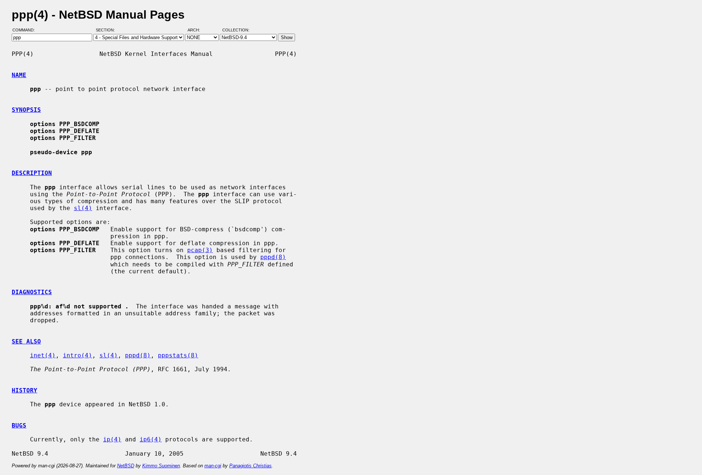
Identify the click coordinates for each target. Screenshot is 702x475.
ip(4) (112, 439)
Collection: (235, 30)
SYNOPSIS (26, 109)
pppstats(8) (178, 355)
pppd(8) (273, 257)
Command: (25, 30)
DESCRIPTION (32, 173)
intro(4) (77, 355)
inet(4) (43, 355)
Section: (107, 30)
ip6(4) (151, 439)
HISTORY (24, 390)
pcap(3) (200, 250)
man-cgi (212, 465)
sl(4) (83, 208)
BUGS (19, 425)
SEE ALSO (26, 341)
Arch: (197, 30)
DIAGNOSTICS (32, 292)
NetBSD (125, 465)
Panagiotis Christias (250, 465)
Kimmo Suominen (161, 465)
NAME (19, 75)
